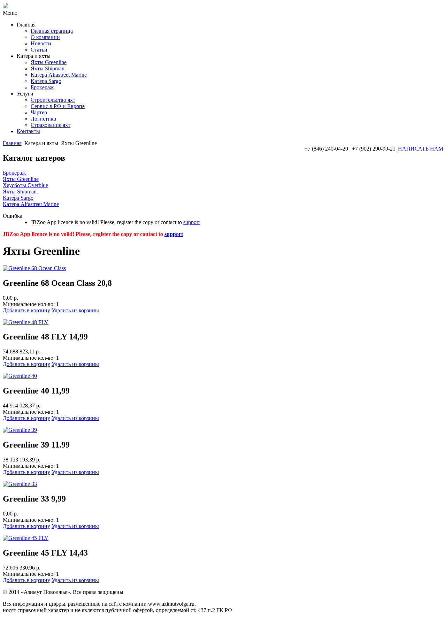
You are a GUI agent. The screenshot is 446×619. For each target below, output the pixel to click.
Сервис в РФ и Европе (58, 106)
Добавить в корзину (26, 310)
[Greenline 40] (20, 376)
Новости (41, 43)
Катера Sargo (46, 81)
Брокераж (42, 87)
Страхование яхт (50, 125)
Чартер (39, 112)
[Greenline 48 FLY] (25, 322)
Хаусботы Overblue (25, 185)
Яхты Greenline (49, 62)
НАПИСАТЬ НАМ (420, 149)
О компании (45, 37)
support (191, 222)
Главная (12, 143)
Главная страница (52, 31)
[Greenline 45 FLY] (25, 538)
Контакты (28, 131)
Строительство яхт (53, 100)
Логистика (43, 119)
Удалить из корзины (75, 310)
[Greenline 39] (20, 430)
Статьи (39, 50)
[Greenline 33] (20, 484)
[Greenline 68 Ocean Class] (34, 268)
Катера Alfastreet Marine (59, 75)
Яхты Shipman (47, 68)
